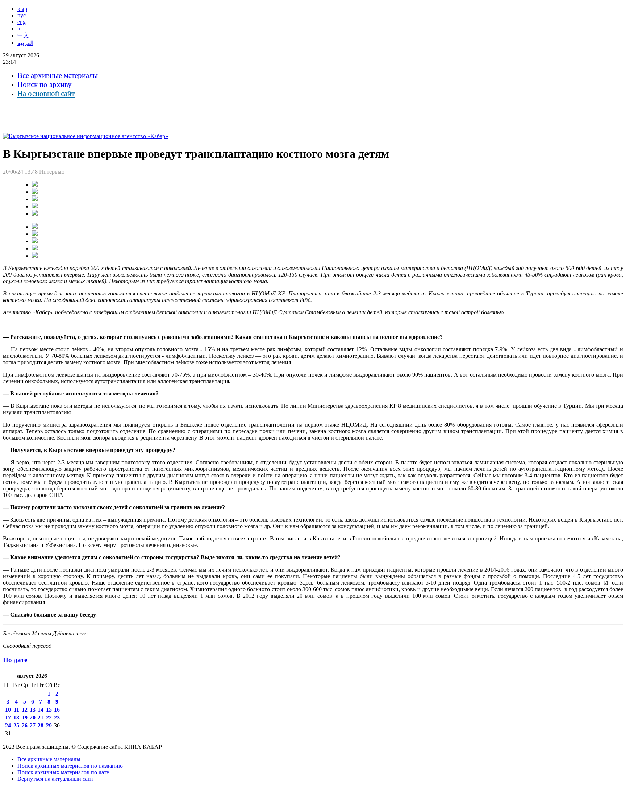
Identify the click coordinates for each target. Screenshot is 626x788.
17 (8, 717)
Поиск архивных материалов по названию (70, 766)
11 (16, 709)
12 (25, 709)
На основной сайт (46, 93)
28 (40, 725)
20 (33, 717)
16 (57, 709)
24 (8, 725)
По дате (15, 660)
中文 (23, 35)
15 (49, 709)
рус (21, 15)
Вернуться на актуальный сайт (55, 779)
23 (57, 717)
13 (33, 709)
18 (16, 717)
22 (49, 717)
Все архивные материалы (57, 75)
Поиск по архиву (44, 84)
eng (21, 22)
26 (25, 725)
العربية (25, 43)
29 (49, 725)
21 (40, 717)
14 (40, 709)
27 (33, 725)
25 (16, 725)
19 (25, 717)
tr (19, 28)
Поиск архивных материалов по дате (63, 772)
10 (8, 709)
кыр (22, 9)
